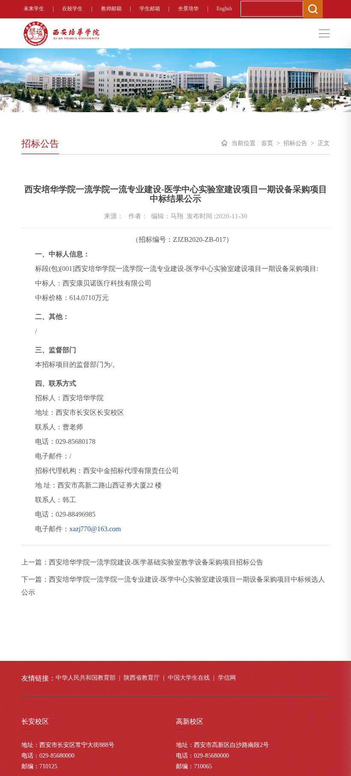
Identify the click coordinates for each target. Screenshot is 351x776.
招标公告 (295, 143)
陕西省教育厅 (142, 678)
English (224, 9)
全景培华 (188, 9)
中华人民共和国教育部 (86, 678)
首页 (267, 143)
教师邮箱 (111, 9)
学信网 (227, 678)
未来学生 (34, 9)
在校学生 (72, 9)
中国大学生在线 (189, 678)
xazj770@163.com (95, 528)
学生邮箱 (150, 9)
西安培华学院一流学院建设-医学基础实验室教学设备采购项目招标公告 (156, 562)
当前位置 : (245, 143)
